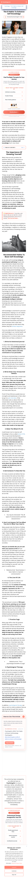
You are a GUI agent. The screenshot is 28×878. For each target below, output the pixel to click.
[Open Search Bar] (26, 2)
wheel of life (21, 434)
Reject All (14, 874)
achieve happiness (17, 326)
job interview (12, 398)
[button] (14, 147)
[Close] (26, 846)
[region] (14, 861)
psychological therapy (15, 705)
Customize (14, 871)
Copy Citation (9, 742)
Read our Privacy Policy (17, 863)
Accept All (14, 867)
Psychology (7, 6)
